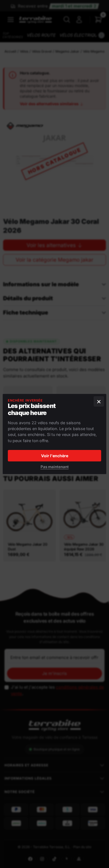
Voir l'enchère (54, 455)
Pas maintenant (55, 467)
